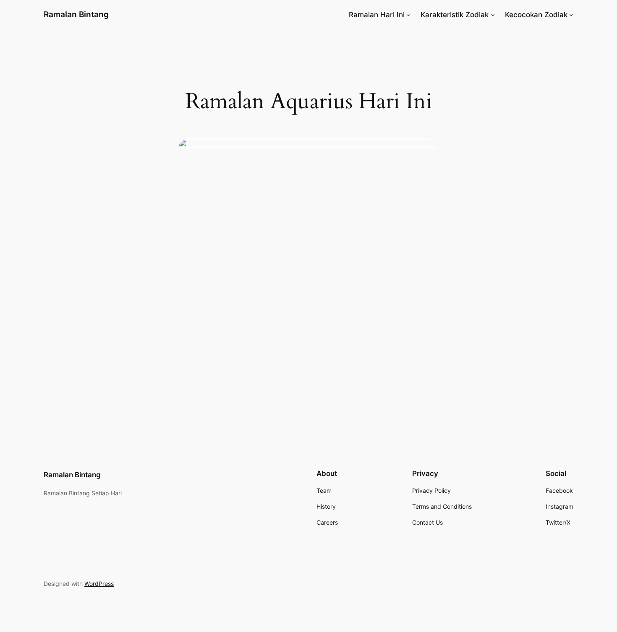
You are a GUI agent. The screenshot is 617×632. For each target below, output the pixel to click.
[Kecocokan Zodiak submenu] (571, 15)
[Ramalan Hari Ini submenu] (408, 15)
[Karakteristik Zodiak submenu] (493, 15)
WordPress (99, 583)
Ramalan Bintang (76, 14)
